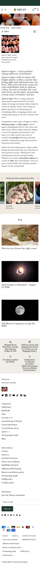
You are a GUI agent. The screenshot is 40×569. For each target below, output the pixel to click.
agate (28, 122)
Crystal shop (4, 28)
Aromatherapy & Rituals (12, 421)
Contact (5, 451)
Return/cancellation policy (13, 472)
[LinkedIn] (25, 395)
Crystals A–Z (7, 418)
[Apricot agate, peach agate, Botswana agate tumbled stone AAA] (10, 44)
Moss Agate (23, 124)
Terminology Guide (10, 435)
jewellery (16, 138)
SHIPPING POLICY (10, 465)
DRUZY (9, 562)
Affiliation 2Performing (11, 469)
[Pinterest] (21, 395)
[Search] (6, 9)
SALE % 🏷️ (6, 432)
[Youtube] (14, 395)
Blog (20, 220)
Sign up (7, 509)
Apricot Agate (16, 28)
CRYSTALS (6, 407)
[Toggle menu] (2, 9)
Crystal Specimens (9, 425)
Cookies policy (8, 483)
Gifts (12, 161)
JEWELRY (6, 411)
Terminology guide (10, 476)
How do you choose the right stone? (19, 248)
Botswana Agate (8, 124)
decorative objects (28, 158)
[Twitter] (3, 395)
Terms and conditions (11, 462)
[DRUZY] (20, 10)
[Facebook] (6, 395)
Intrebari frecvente (9, 458)
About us (5, 455)
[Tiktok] (17, 395)
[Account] (33, 9)
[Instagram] (10, 395)
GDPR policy (7, 479)
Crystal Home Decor (10, 428)
